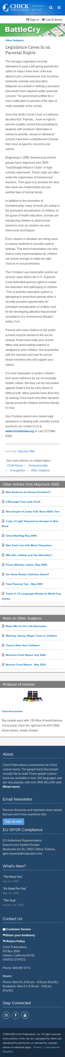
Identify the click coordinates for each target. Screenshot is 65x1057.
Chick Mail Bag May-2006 (21, 535)
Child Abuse (15, 465)
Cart (47, 19)
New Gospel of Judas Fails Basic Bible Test (32, 511)
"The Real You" (13, 876)
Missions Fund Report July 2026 (26, 655)
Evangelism (17, 470)
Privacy (37, 1047)
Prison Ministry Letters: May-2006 (26, 564)
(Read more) (11, 786)
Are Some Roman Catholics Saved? (27, 574)
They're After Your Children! (23, 645)
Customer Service (18, 929)
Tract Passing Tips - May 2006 (24, 584)
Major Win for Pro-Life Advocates (26, 626)
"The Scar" (10, 900)
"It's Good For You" (15, 888)
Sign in (34, 19)
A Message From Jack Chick (23, 501)
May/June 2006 (26, 451)
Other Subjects (14, 40)
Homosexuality (38, 465)
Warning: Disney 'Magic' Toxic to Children (31, 635)
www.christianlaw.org (19, 431)
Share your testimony (20, 935)
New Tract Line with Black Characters (29, 545)
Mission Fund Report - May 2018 (26, 664)
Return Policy (15, 941)
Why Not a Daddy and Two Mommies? (29, 555)
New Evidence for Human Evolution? (28, 492)
